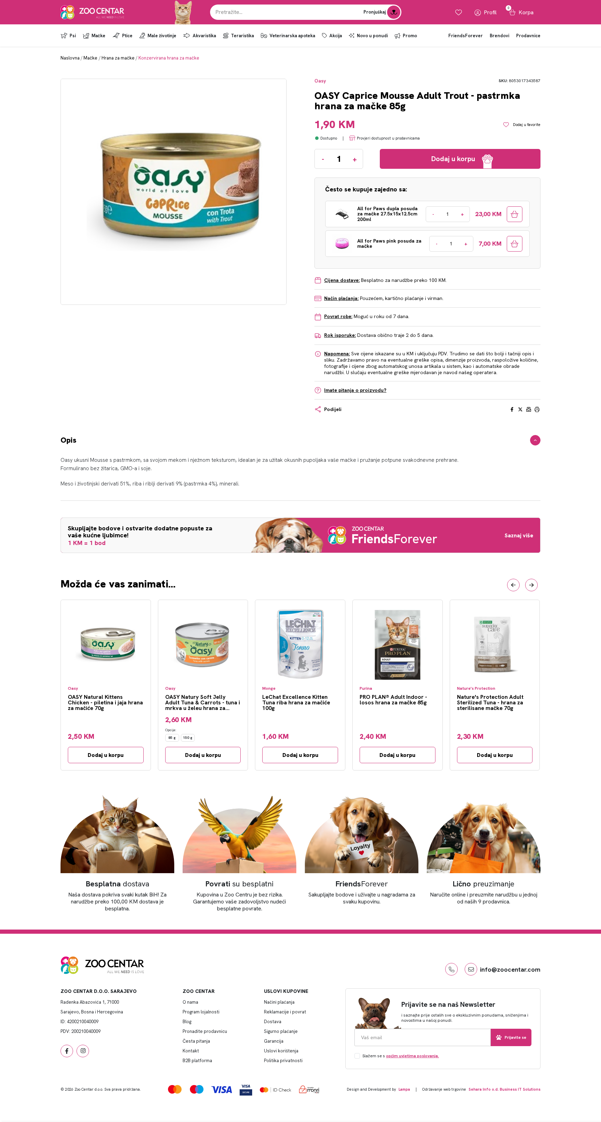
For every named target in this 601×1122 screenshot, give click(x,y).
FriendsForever (465, 36)
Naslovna (70, 58)
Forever (362, 884)
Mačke (98, 36)
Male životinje (161, 36)
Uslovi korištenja (281, 1051)
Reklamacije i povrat (285, 1012)
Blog (187, 1022)
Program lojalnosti (201, 1012)
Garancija (273, 1041)
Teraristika (242, 36)
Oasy (320, 81)
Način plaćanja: (341, 298)
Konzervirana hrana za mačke (168, 58)
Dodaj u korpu (105, 755)
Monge (268, 688)
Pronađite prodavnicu (205, 1031)
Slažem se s (400, 1056)
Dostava (272, 1022)
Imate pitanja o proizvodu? (355, 390)
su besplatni (239, 884)
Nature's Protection (476, 688)
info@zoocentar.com (510, 969)
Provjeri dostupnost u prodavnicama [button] (388, 138)
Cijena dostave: (342, 280)
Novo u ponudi (372, 36)
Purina (366, 688)
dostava (117, 884)
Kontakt (191, 1051)
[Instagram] (83, 1051)
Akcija (335, 36)
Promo (410, 36)
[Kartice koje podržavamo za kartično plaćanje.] (174, 1089)
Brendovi (499, 36)
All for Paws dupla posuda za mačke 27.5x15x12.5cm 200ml (387, 214)
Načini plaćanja (279, 1002)
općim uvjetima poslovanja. (412, 1056)
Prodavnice (528, 36)
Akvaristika (204, 36)
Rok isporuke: (340, 335)
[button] (513, 585)
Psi (73, 36)
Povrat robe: (338, 316)
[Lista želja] (458, 12)
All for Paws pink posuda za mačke (389, 243)
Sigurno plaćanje (281, 1031)
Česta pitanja (196, 1041)
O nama (190, 1002)
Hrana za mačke (118, 58)
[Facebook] (67, 1051)
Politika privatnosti (283, 1061)
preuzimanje (483, 884)
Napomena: (337, 353)
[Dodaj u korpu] (514, 214)
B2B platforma (197, 1061)
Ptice (127, 36)
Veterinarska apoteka (292, 36)
